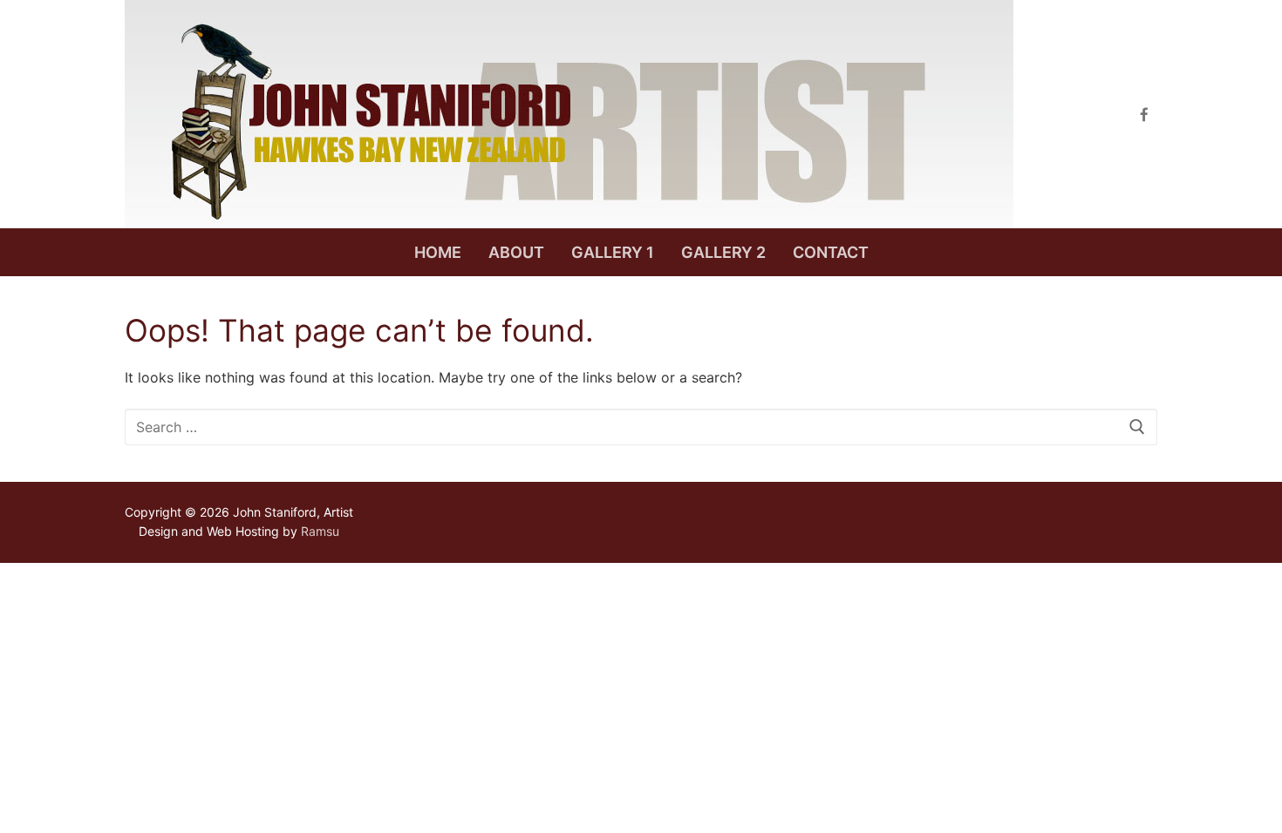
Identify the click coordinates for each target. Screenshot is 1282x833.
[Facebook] (1143, 114)
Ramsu (320, 531)
